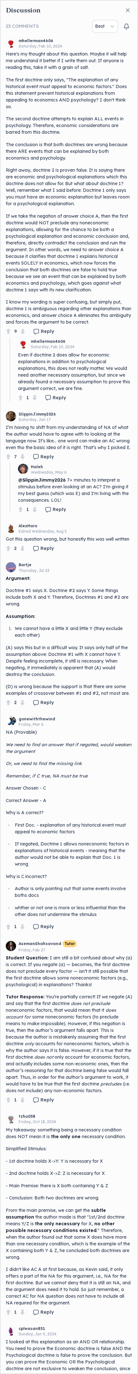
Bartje (25, 564)
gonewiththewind (37, 719)
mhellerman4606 (36, 40)
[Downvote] (23, 331)
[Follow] (126, 26)
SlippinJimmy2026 (37, 414)
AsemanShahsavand (40, 943)
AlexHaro (28, 525)
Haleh (37, 466)
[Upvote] (8, 331)
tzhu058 (27, 1116)
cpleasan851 (32, 1328)
